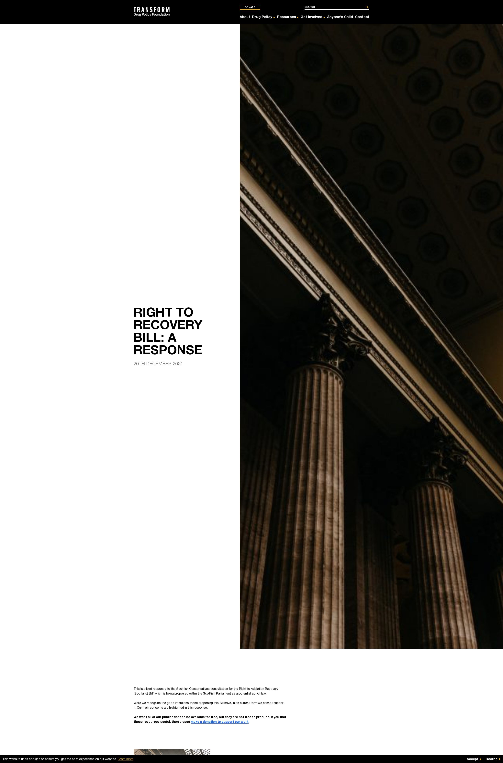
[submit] (366, 7)
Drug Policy (262, 17)
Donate (250, 7)
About (245, 17)
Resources (286, 17)
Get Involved (311, 17)
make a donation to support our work (220, 721)
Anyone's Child (340, 17)
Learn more (125, 759)
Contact (362, 17)
